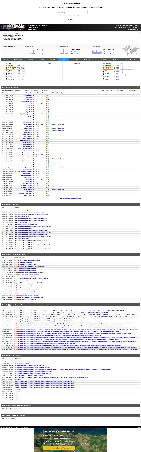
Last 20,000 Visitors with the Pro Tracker (70, 198)
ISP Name (44, 90)
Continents (52, 59)
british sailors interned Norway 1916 (29, 295)
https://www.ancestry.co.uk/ (22, 238)
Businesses (132, 90)
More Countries (70, 82)
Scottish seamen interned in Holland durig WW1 (32, 266)
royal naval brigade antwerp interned (29, 280)
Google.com (61, 116)
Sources (6, 59)
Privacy (138, 427)
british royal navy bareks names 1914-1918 (31, 282)
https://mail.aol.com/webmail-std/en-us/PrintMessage (28, 361)
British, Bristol (28, 130)
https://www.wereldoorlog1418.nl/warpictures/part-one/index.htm (31, 230)
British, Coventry (28, 189)
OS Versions (104, 59)
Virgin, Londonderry (27, 122)
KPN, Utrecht (29, 191)
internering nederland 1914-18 (27, 293)
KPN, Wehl (29, 120)
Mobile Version (85, 425)
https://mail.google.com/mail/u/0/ (23, 363)
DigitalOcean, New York (26, 140)
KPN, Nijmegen (28, 116)
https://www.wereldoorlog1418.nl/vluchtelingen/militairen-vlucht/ (31, 234)
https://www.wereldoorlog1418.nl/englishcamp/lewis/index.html (31, 218)
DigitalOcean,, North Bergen (25, 193)
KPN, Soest (29, 118)
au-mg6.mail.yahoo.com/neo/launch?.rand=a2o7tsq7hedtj (29, 365)
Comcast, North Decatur (26, 144)
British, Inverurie (28, 124)
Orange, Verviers (28, 136)
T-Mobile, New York (27, 146)
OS (95, 59)
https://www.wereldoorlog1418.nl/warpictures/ (26, 246)
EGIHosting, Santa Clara (26, 101)
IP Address (35, 90)
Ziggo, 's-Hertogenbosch (26, 114)
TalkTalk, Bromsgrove (26, 175)
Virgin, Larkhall (28, 195)
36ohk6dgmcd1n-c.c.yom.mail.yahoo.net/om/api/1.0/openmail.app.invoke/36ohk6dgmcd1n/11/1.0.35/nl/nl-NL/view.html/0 (45, 381)
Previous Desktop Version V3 (72, 425)
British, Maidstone (27, 134)
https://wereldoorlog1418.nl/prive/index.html (26, 224)
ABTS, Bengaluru (27, 99)
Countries (63, 59)
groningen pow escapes (26, 262)
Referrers (31, 59)
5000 (9, 204)
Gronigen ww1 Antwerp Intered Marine (30, 260)
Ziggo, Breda (29, 97)
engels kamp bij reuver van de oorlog (29, 289)
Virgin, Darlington (27, 159)
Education (121, 90)
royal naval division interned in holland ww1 (31, 297)
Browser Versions (130, 59)
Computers (75, 59)
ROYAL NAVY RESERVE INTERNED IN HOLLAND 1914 (34, 278)
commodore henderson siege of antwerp (30, 291)
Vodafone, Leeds (28, 128)
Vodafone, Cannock (27, 152)
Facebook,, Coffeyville (26, 185)
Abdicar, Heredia (28, 95)
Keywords (41, 59)
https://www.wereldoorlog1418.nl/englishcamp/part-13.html (29, 242)
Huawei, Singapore (27, 173)
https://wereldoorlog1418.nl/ (22, 216)
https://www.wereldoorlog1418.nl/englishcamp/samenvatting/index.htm (33, 226)
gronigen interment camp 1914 (28, 264)
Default (18, 90)
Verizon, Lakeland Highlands (25, 148)
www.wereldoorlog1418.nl (15, 35)
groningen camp (24, 287)
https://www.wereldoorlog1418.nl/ (23, 210)
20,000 (10, 87)
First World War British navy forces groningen (32, 272)
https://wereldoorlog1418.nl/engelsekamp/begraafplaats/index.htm (31, 214)
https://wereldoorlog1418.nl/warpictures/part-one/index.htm (30, 212)
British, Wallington (27, 142)
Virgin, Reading (28, 132)
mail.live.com (18, 379)
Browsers (115, 59)
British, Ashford (28, 177)
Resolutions (87, 59)
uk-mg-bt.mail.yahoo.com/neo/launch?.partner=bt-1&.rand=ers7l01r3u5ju (33, 373)
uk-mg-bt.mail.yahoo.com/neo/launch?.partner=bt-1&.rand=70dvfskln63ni (33, 371)
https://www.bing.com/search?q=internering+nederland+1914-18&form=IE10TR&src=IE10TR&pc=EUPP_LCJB (47, 343)
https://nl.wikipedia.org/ (21, 222)
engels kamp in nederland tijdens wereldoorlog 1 (32, 276)
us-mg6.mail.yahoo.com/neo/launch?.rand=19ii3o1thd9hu (29, 375)
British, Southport (27, 169)
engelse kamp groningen (26, 285)
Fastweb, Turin (28, 156)
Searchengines (18, 59)
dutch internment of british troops (27, 268)
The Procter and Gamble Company (23, 171)
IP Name (26, 90)
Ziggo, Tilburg (28, 165)
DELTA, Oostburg (27, 183)
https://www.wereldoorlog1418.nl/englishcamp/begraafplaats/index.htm (33, 244)
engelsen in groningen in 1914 (28, 299)
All (113, 90)
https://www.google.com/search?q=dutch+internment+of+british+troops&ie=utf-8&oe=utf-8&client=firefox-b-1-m (47, 319)
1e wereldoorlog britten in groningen (29, 274)
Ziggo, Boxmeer (28, 167)
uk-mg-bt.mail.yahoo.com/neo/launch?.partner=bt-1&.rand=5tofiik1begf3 (33, 367)
